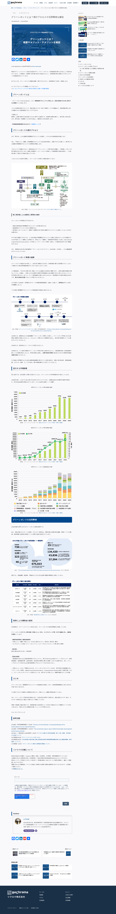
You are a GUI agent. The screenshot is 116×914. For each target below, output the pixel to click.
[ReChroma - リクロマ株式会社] (14, 2)
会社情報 (69, 3)
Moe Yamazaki (36, 66)
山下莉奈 (26, 819)
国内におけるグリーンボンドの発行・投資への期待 (50, 422)
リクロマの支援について (87, 85)
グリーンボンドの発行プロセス (89, 66)
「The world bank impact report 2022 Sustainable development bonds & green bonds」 (39, 570)
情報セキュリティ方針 (24, 908)
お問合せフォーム (18, 769)
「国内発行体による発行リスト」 (40, 614)
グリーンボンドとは (85, 64)
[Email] (36, 831)
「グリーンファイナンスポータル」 (26, 329)
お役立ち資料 (63, 3)
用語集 (41, 3)
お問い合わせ (103, 3)
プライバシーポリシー (12, 908)
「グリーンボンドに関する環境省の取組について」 (37, 744)
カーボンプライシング (24, 13)
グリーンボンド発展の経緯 (87, 73)
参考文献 (82, 83)
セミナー (56, 3)
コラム (14, 13)
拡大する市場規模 (85, 75)
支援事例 (50, 3)
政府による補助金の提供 (87, 79)
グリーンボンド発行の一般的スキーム (52, 209)
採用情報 (75, 3)
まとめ (82, 81)
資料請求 (85, 3)
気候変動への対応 (35, 908)
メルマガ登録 (93, 3)
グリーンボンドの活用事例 (85, 77)
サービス (41, 892)
